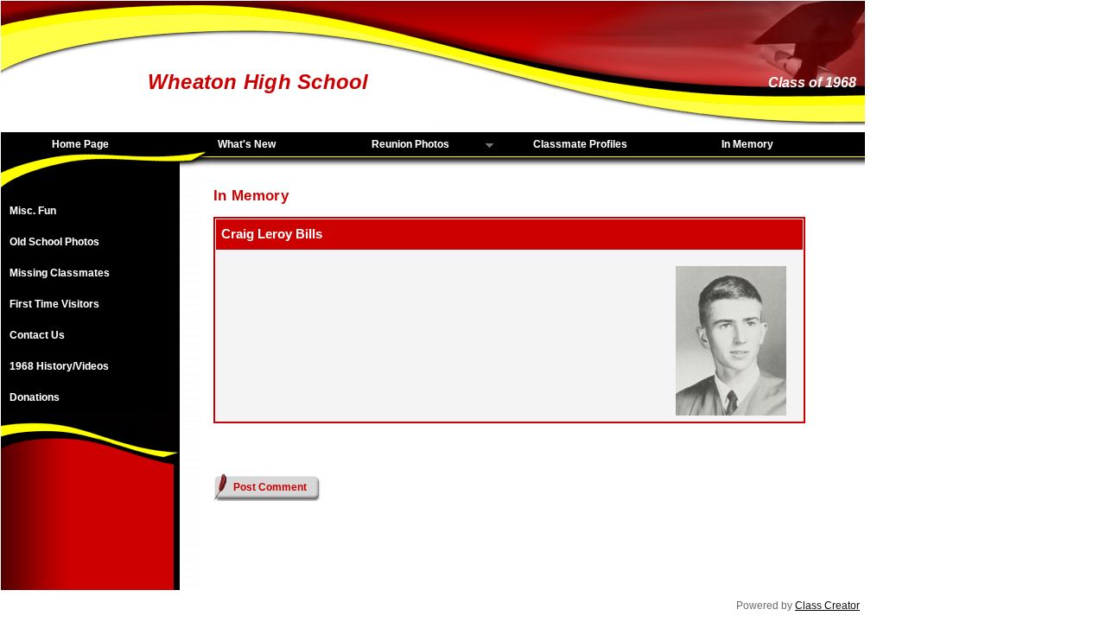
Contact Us (37, 335)
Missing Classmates (60, 273)
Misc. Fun (33, 211)
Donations (35, 397)
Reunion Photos (391, 145)
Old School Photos (54, 242)
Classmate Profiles (580, 144)
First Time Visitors (54, 304)
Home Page (80, 144)
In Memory (747, 144)
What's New (247, 144)
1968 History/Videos (59, 366)
